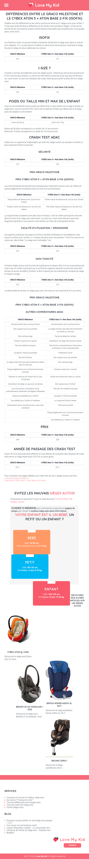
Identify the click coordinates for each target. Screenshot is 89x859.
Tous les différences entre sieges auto (23, 802)
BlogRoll (10, 832)
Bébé (31, 542)
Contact (72, 845)
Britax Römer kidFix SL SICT (59, 704)
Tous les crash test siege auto (19, 805)
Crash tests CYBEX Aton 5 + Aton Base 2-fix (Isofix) (25, 480)
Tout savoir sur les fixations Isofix (21, 825)
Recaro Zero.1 (59, 760)
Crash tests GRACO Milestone (16, 478)
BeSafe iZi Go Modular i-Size (29, 708)
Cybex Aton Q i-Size (18, 652)
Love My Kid (47, 5)
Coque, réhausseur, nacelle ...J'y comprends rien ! (28, 828)
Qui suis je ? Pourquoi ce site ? (19, 800)
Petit (29, 566)
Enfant (51, 593)
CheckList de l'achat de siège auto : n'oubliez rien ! (28, 830)
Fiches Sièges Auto (15, 807)
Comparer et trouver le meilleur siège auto (25, 797)
